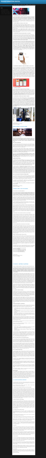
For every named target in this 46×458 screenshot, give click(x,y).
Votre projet (21, 4)
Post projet (30, 4)
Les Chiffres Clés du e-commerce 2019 (21, 249)
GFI (18, 452)
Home (16, 4)
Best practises (33, 4)
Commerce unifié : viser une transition (5, 12)
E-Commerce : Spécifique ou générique (20, 263)
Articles (14, 4)
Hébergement (27, 4)
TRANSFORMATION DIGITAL (10, 1)
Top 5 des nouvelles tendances (19, 5)
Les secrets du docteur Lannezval (19, 379)
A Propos (19, 4)
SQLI (18, 124)
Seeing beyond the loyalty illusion (21, 251)
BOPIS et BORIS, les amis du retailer (20, 126)
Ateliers (24, 4)
